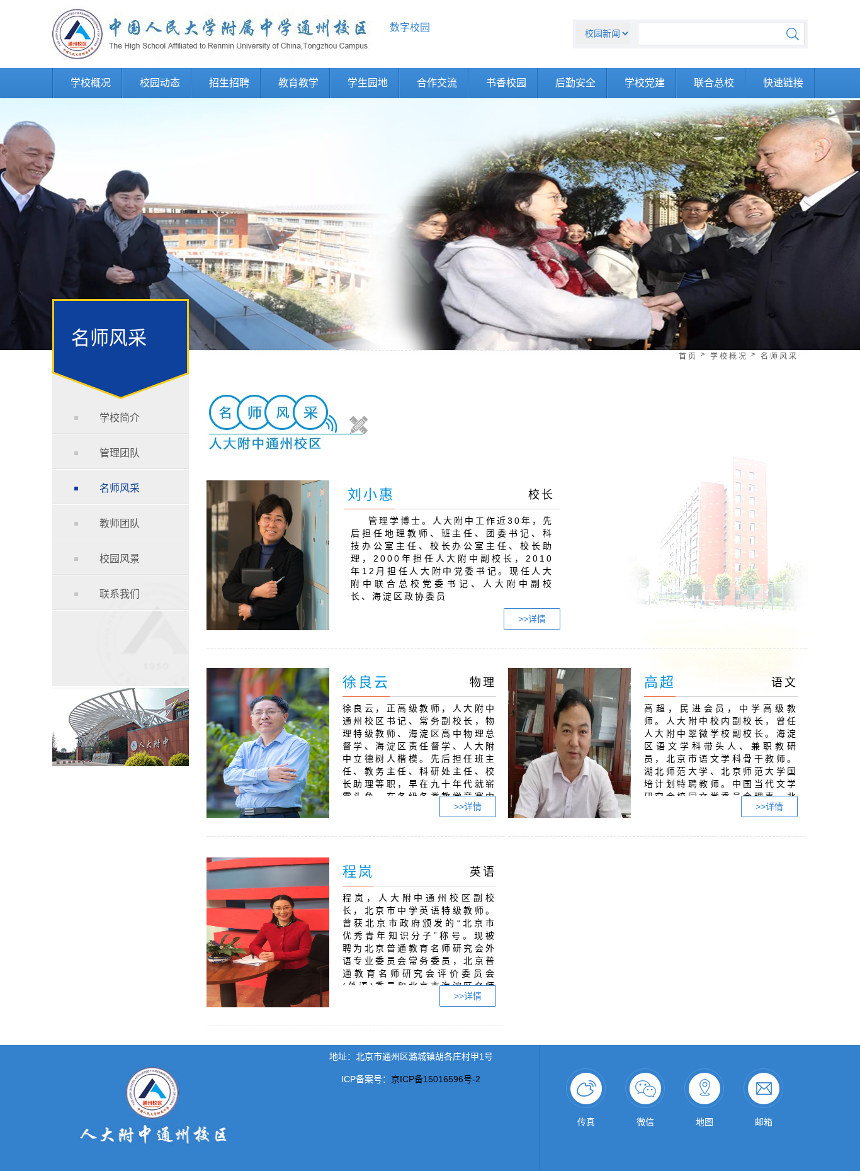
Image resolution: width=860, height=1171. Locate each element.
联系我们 (119, 594)
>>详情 (532, 619)
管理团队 (119, 453)
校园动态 (160, 82)
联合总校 (714, 82)
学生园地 (368, 82)
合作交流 (437, 82)
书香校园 (506, 82)
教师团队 (119, 523)
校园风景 (119, 558)
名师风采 (119, 488)
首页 (688, 356)
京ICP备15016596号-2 (435, 1079)
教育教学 (298, 82)
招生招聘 (229, 82)
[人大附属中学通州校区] (212, 65)
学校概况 (91, 82)
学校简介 (119, 417)
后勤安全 (575, 82)
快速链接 (783, 82)
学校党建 (645, 82)
